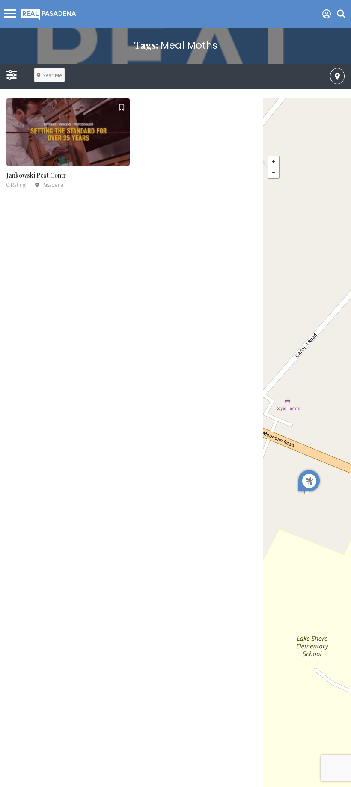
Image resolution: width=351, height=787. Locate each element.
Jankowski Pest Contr (36, 175)
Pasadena (52, 185)
